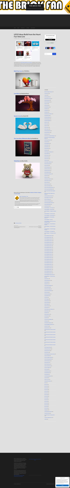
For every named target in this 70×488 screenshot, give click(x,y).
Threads (15, 193)
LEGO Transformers (47, 364)
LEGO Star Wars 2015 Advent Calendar (49, 339)
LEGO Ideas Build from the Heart (26, 62)
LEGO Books (46, 110)
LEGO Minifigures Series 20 (48, 252)
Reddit (19, 193)
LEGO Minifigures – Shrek (48, 219)
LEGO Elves (46, 150)
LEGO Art (45, 103)
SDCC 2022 (46, 401)
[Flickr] (18, 207)
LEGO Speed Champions (47, 322)
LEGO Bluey (46, 108)
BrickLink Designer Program (48, 91)
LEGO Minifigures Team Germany (49, 274)
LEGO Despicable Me (47, 130)
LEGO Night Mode (47, 295)
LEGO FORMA (46, 153)
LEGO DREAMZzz (47, 143)
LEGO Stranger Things (47, 347)
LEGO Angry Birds (47, 96)
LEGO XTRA (46, 377)
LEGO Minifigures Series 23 (48, 257)
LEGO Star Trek (46, 326)
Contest (45, 95)
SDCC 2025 (46, 406)
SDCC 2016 (46, 391)
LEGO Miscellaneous (47, 280)
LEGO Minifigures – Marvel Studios (49, 215)
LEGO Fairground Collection (48, 151)
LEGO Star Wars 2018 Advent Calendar (49, 344)
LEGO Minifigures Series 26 (48, 262)
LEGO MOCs (46, 283)
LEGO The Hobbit (46, 355)
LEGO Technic (46, 352)
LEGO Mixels (46, 282)
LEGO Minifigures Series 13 (48, 240)
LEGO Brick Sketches (47, 117)
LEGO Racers (46, 312)
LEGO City (45, 125)
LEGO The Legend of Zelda (48, 357)
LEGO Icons (46, 177)
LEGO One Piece (46, 302)
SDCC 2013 (46, 386)
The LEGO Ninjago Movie (48, 417)
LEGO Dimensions (47, 132)
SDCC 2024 (46, 404)
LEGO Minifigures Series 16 (48, 245)
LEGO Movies (46, 292)
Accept (62, 485)
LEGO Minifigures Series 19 (48, 250)
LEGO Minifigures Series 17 (48, 247)
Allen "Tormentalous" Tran (25, 38)
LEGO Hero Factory (47, 170)
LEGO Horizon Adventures (48, 173)
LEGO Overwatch (46, 305)
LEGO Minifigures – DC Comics (48, 207)
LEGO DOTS (46, 141)
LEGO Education (46, 148)
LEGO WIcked (46, 374)
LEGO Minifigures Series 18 (48, 249)
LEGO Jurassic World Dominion (48, 187)
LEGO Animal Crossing (47, 98)
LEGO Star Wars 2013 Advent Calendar (49, 334)
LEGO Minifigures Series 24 (48, 259)
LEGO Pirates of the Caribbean (48, 309)
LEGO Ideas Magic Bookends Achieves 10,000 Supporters (19, 226)
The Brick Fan (35, 6)
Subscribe (50, 39)
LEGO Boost (46, 112)
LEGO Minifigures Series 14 (48, 242)
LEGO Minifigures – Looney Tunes (49, 213)
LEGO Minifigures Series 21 (48, 254)
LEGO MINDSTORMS (47, 204)
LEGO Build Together (47, 120)
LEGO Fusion (46, 160)
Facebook (31, 192)
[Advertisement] (35, 20)
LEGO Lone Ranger (47, 199)
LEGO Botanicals (46, 115)
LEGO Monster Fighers (47, 288)
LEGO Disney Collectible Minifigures (49, 135)
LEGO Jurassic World (47, 185)
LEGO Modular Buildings (47, 285)
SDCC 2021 (46, 399)
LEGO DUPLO (46, 145)
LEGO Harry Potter (47, 168)
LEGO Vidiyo (46, 369)
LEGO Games (46, 165)
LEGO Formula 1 (46, 155)
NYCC (45, 382)
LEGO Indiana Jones (47, 180)
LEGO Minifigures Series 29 (48, 267)
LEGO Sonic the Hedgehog (48, 319)
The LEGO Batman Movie (48, 411)
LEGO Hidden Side (47, 172)
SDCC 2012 (46, 384)
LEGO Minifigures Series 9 (48, 272)
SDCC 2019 (46, 396)
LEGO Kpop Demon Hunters (48, 195)
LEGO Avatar (46, 105)
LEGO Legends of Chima (47, 197)
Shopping (45, 409)
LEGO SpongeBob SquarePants (48, 324)
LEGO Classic (46, 127)
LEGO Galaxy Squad (47, 163)
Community (46, 93)
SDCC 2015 (46, 389)
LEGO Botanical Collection (48, 113)
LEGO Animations (47, 100)
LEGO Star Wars (46, 327)
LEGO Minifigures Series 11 (48, 237)
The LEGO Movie (46, 413)
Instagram (39, 192)
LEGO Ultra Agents (47, 367)
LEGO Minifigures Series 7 (48, 269)
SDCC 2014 (46, 387)
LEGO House (46, 175)
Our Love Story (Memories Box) (22, 138)
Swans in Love (17, 116)
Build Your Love (18, 71)
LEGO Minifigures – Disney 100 (48, 209)
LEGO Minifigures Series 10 (48, 235)
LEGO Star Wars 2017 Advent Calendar (49, 342)
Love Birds (16, 93)
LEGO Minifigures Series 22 (48, 255)
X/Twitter (35, 192)
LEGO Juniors (46, 182)
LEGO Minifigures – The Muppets (49, 231)
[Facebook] (14, 207)
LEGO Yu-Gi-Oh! (46, 379)
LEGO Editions (46, 146)
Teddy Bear (17, 161)
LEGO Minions (46, 278)
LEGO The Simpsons (47, 360)
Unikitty (45, 419)
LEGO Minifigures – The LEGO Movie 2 (49, 226)
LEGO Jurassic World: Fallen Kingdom (49, 190)
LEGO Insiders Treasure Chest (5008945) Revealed (35, 226)
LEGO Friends (46, 158)
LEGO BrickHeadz (47, 118)
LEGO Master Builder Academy (48, 202)
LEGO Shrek (46, 317)
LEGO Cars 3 (46, 122)
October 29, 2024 (17, 38)
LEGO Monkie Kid (47, 287)
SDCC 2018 (46, 394)
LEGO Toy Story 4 (46, 362)
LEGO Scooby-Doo (47, 314)
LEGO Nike (46, 297)
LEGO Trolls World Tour (47, 365)
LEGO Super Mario (47, 350)
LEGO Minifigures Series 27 (48, 264)
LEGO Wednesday (47, 372)
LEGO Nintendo (46, 300)
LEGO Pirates (46, 307)
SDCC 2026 (46, 408)
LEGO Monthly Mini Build (48, 290)
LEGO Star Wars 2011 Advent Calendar (49, 329)
